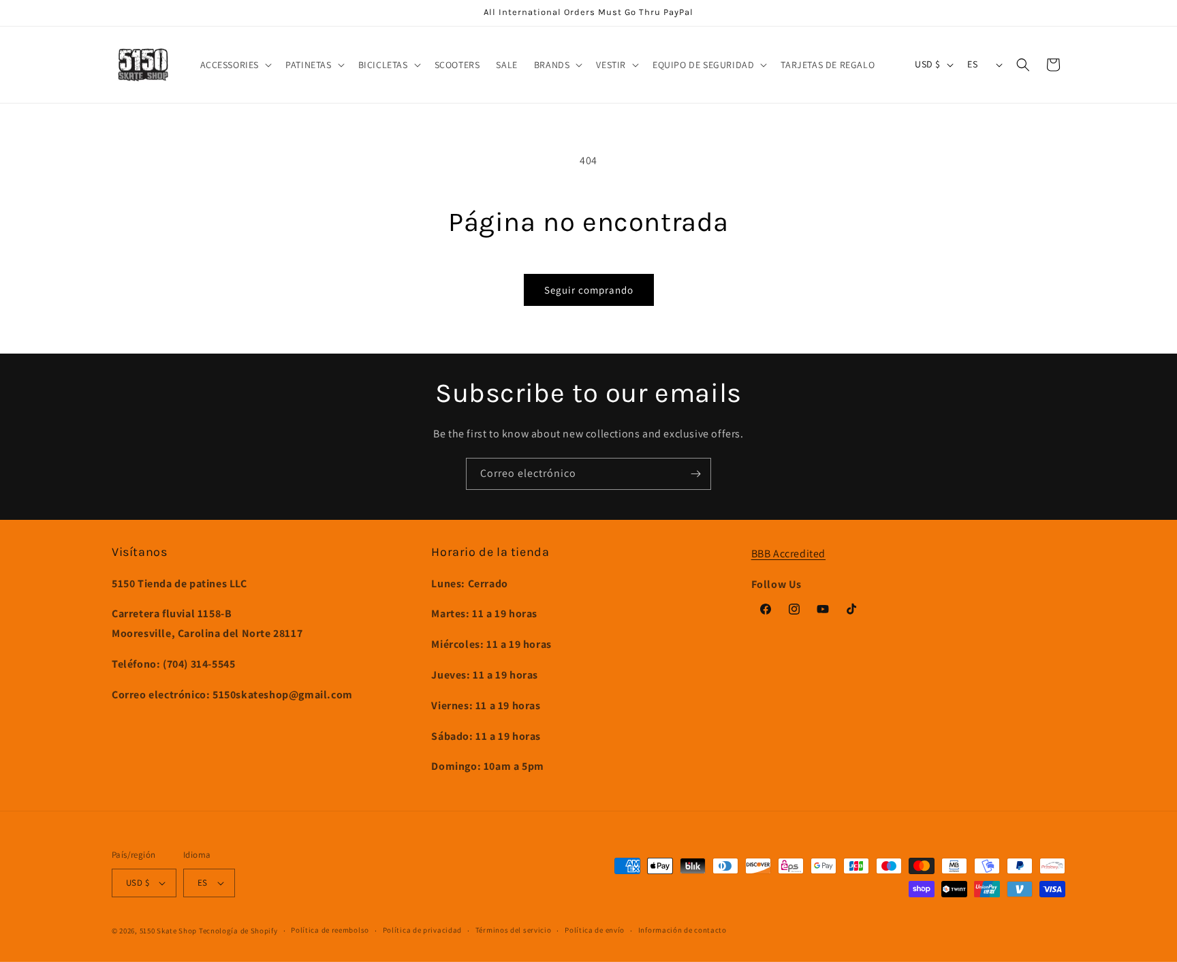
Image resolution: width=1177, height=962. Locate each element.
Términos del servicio (513, 930)
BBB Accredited (788, 553)
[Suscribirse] (695, 474)
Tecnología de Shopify (238, 930)
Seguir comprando (588, 289)
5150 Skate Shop (169, 930)
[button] (235, 64)
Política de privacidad (422, 930)
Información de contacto (682, 930)
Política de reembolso (330, 930)
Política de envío (595, 930)
